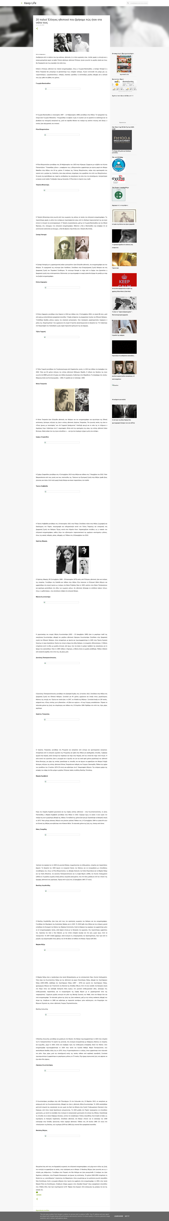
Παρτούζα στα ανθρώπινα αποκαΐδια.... (123, 355)
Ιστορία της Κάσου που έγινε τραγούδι (123, 224)
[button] (37, 28)
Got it (127, 1216)
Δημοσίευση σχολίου (42, 1210)
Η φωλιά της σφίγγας (118, 335)
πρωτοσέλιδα (124, 74)
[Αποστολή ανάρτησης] (37, 1193)
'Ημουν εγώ (115, 268)
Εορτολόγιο (122, 122)
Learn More (118, 1216)
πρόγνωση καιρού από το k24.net (125, 91)
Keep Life (30, 3)
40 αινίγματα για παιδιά (119, 399)
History (39, 1194)
